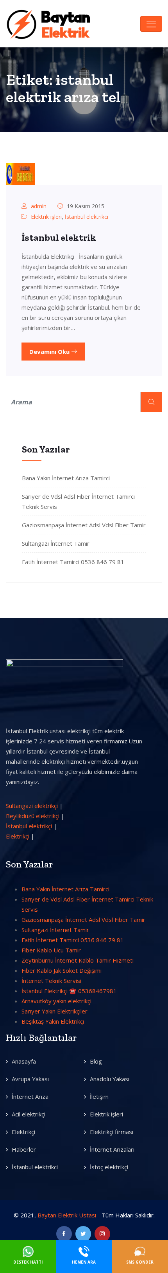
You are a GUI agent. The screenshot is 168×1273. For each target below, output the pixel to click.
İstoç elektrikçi (109, 1167)
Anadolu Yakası (109, 1079)
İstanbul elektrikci (86, 216)
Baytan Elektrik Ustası (67, 1215)
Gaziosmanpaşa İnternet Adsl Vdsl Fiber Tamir (84, 525)
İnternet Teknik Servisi (51, 981)
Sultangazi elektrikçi (32, 806)
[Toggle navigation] (151, 24)
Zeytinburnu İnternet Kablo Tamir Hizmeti (77, 960)
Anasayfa (24, 1061)
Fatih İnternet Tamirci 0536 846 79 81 (73, 562)
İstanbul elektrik (58, 237)
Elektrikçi (17, 836)
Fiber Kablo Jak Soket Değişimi (61, 970)
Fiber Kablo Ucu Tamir (51, 950)
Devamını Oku (50, 351)
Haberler (24, 1149)
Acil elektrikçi (28, 1114)
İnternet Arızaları (112, 1149)
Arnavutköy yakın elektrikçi (56, 1001)
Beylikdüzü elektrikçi (32, 816)
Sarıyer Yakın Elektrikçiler (54, 1011)
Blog (96, 1061)
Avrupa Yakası (30, 1079)
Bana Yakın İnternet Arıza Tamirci (66, 478)
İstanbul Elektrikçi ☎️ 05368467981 (69, 991)
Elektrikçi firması (111, 1132)
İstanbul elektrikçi (29, 826)
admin (38, 206)
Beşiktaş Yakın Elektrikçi (52, 1021)
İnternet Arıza (30, 1096)
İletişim (99, 1096)
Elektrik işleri (46, 216)
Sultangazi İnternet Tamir (55, 543)
